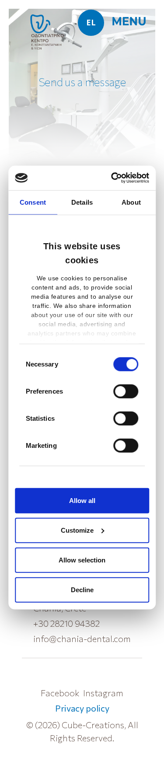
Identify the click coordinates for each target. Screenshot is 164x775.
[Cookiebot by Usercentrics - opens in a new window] (114, 178)
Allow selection (82, 559)
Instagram (103, 693)
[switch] (125, 391)
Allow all (82, 500)
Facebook (60, 693)
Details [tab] (82, 202)
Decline (82, 589)
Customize (77, 530)
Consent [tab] (33, 202)
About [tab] (131, 202)
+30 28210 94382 (66, 623)
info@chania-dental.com (82, 638)
